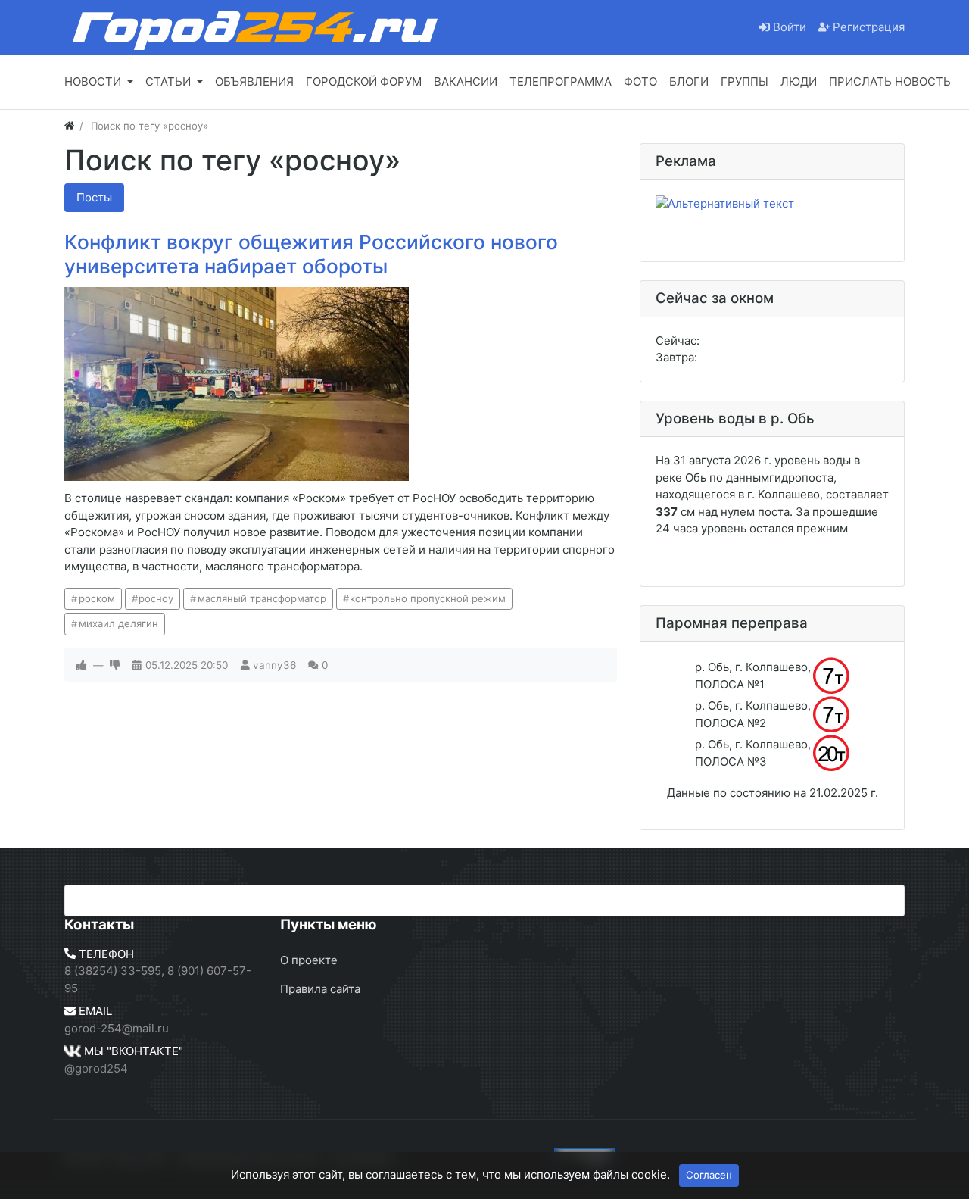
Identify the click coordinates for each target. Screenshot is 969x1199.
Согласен (709, 1175)
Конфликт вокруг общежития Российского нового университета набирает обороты (311, 254)
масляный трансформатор (262, 598)
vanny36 (274, 665)
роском (97, 598)
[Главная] (69, 126)
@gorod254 (96, 1068)
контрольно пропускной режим (428, 598)
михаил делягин (118, 623)
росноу (156, 598)
